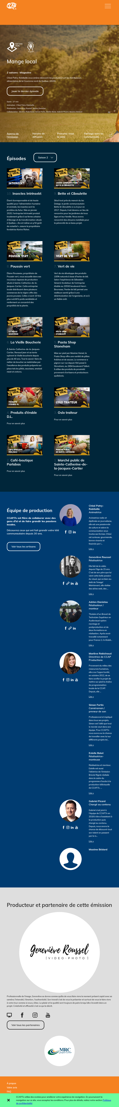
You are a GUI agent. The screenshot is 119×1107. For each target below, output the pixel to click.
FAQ (9, 1091)
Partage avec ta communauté (93, 135)
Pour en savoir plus (22, 418)
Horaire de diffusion (38, 135)
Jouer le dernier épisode (25, 91)
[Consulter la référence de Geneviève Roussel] (63, 583)
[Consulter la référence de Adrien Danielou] (65, 628)
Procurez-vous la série (65, 135)
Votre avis (12, 1087)
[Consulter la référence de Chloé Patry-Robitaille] (65, 531)
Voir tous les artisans (23, 546)
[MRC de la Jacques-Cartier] (59, 1051)
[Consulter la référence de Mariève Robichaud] (63, 679)
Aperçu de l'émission (13, 135)
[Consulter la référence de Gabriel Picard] (63, 827)
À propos (11, 1083)
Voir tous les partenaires (25, 1025)
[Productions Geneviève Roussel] (59, 952)
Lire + (91, 549)
